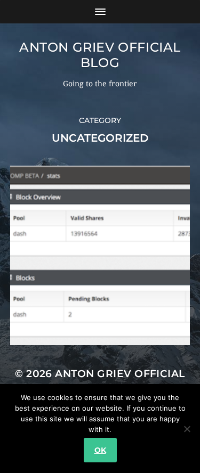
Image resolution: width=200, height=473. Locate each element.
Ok (100, 450)
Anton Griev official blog (100, 54)
